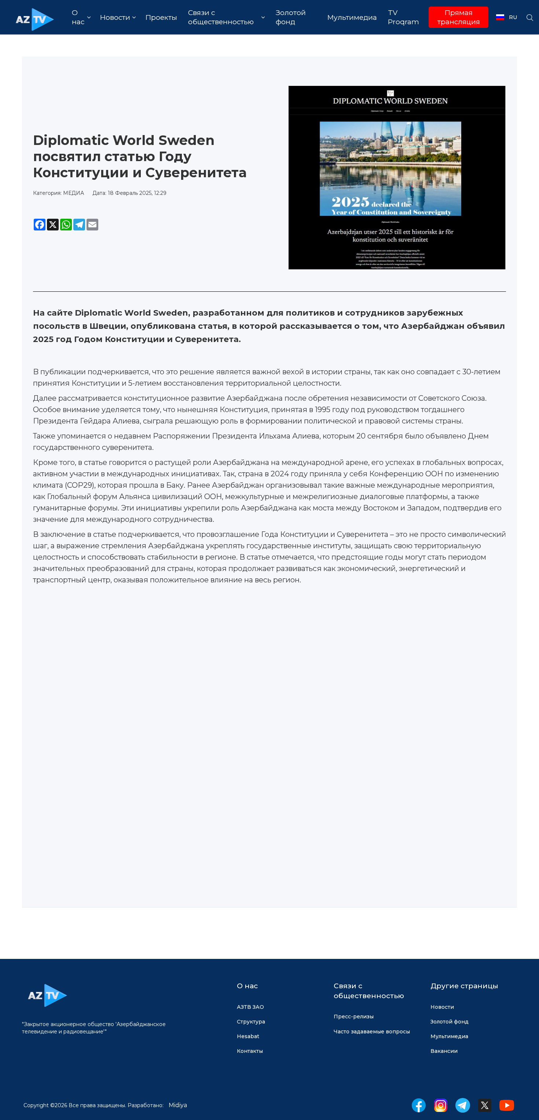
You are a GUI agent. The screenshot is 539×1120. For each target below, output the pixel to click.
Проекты (161, 17)
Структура (251, 1021)
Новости (442, 1007)
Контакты (250, 1051)
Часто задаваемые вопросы (372, 1031)
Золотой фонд (291, 17)
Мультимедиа (352, 17)
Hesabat (248, 1036)
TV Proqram (403, 17)
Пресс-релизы (354, 1016)
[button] (81, 17)
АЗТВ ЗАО (250, 1007)
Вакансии (444, 1051)
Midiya (178, 1105)
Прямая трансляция (458, 17)
